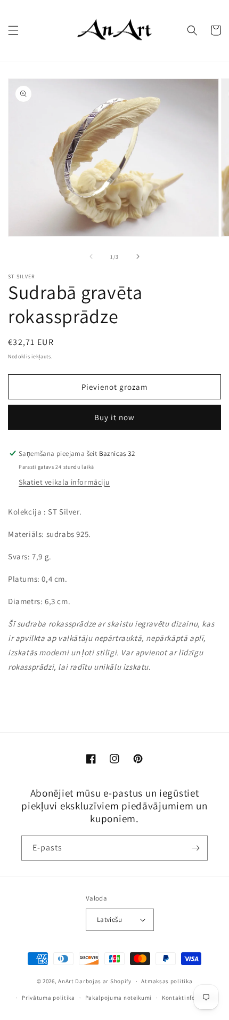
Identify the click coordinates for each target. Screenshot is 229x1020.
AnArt (66, 981)
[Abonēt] (195, 848)
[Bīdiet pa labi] (138, 256)
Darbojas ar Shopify (103, 981)
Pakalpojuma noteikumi (118, 997)
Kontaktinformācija (189, 997)
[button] (13, 30)
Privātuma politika (48, 997)
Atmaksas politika (166, 981)
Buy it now (114, 417)
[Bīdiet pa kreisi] (91, 256)
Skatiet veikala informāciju (64, 482)
